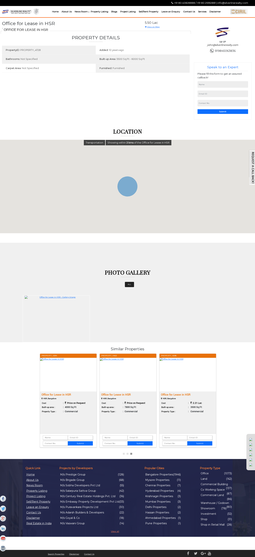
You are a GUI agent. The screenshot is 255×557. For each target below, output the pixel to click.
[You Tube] (3, 538)
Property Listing (99, 11)
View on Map (153, 27)
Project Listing (128, 11)
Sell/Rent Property (148, 11)
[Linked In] (3, 528)
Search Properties (56, 554)
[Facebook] (3, 499)
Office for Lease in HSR (56, 394)
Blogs (114, 11)
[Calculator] (3, 548)
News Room (81, 11)
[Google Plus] (3, 518)
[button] (88, 12)
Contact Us (189, 11)
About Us (67, 11)
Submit (222, 111)
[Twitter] (3, 509)
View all (115, 531)
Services (202, 11)
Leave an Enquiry (170, 11)
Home (55, 11)
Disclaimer (215, 11)
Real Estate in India (39, 523)
